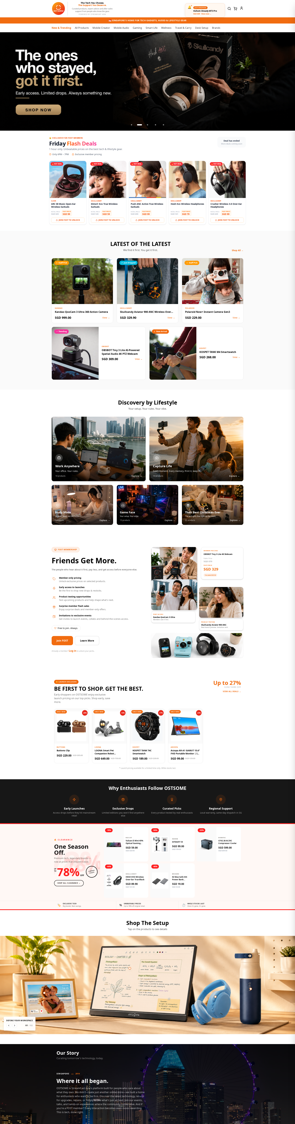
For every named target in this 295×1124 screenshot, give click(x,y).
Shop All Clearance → (68, 883)
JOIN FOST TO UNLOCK (69, 220)
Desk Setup (201, 28)
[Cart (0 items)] (235, 8)
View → (106, 317)
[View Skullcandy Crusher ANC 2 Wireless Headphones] (215, 997)
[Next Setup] (14, 1025)
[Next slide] (289, 81)
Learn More (87, 640)
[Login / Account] (241, 8)
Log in (72, 650)
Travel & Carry (183, 28)
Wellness (166, 28)
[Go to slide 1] (131, 124)
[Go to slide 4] (155, 124)
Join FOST (62, 640)
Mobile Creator (101, 28)
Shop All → (237, 250)
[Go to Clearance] (147, 81)
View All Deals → (232, 691)
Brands (216, 28)
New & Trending (61, 28)
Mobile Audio (121, 28)
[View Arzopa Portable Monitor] (130, 968)
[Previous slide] (5, 81)
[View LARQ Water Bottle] (251, 989)
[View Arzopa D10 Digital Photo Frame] (44, 993)
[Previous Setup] (8, 1025)
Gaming (137, 28)
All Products (82, 28)
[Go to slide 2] (139, 124)
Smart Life (151, 28)
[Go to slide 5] (163, 124)
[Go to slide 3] (147, 124)
